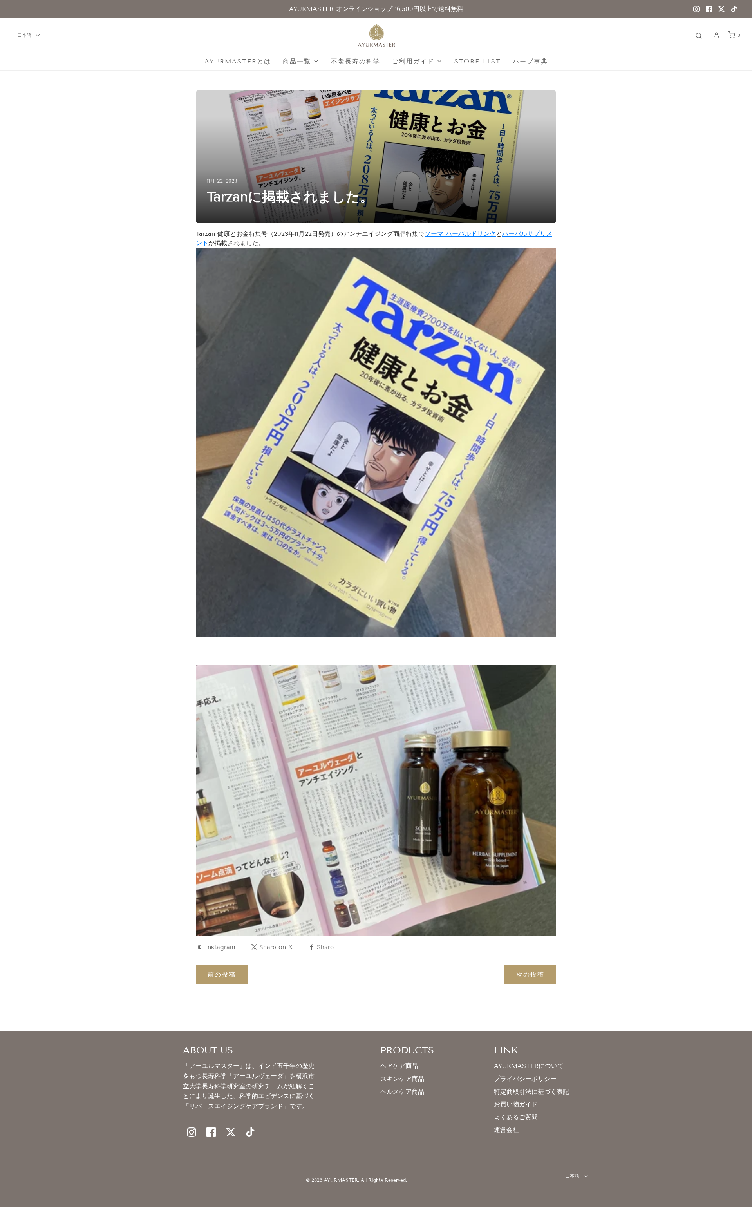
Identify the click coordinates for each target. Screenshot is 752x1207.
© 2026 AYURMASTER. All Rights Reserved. (356, 1180)
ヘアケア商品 (399, 1065)
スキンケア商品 (402, 1078)
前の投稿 (222, 974)
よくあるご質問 (516, 1117)
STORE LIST (477, 61)
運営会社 (506, 1129)
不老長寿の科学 (355, 61)
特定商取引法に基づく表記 (531, 1091)
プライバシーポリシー (525, 1078)
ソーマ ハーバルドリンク (460, 233)
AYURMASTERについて (529, 1065)
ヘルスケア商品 (402, 1091)
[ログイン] (716, 35)
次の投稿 (530, 974)
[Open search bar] (699, 35)
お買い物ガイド (516, 1104)
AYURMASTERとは (237, 61)
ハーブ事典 (530, 61)
